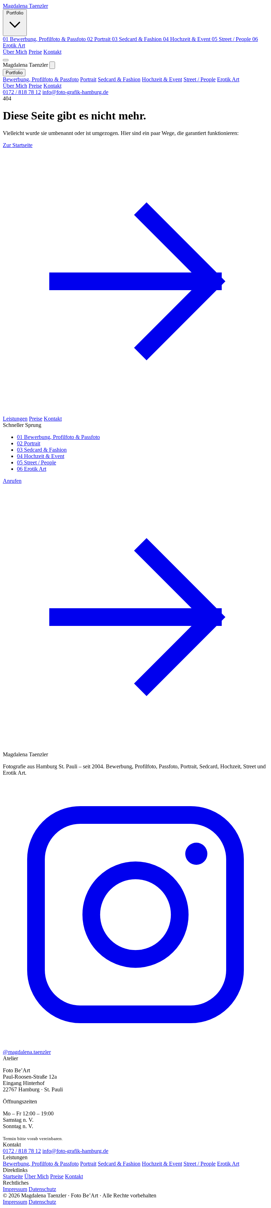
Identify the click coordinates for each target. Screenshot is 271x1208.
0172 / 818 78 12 (22, 92)
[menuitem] (45, 39)
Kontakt (52, 52)
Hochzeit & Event (162, 79)
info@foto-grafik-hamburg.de (75, 92)
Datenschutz (42, 1189)
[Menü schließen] (52, 65)
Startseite (13, 1176)
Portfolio (14, 13)
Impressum (15, 1189)
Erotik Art (228, 79)
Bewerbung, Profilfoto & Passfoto (41, 79)
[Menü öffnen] (5, 60)
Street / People (199, 79)
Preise (35, 52)
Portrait (88, 79)
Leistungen (15, 419)
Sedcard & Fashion (119, 79)
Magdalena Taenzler (25, 6)
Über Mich (15, 52)
